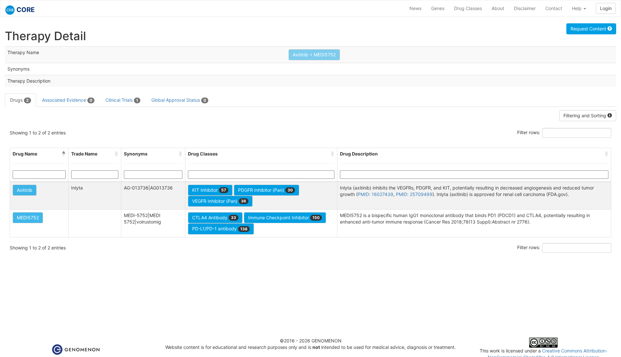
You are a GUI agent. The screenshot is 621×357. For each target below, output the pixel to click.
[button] (64, 154)
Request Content (589, 28)
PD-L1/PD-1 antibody (219, 228)
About (498, 8)
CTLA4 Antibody (214, 217)
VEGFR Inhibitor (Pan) (219, 201)
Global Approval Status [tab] (178, 100)
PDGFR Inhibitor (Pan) (265, 190)
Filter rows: (528, 132)
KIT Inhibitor (209, 190)
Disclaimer (525, 8)
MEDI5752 (28, 217)
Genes (437, 8)
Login (606, 8)
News (415, 8)
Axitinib (24, 190)
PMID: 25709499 (414, 194)
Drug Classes (468, 8)
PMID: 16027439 (375, 194)
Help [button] (577, 8)
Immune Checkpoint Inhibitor (284, 217)
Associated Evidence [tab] (67, 100)
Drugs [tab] (19, 100)
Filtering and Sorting (585, 115)
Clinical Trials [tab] (121, 100)
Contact (553, 8)
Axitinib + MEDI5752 (314, 54)
